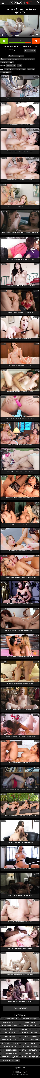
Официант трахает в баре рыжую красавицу (20, 312)
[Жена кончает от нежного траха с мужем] (20, 883)
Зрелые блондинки (10, 1057)
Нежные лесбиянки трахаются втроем (20, 444)
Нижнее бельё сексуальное (10, 1050)
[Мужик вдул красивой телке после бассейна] (20, 459)
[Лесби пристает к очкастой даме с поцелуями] (20, 247)
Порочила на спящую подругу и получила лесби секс (20, 736)
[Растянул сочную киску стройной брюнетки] (20, 830)
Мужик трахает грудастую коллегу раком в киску (20, 789)
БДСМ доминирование (10, 1053)
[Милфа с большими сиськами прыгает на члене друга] (20, 857)
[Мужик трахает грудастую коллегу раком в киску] (20, 777)
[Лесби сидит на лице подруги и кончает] (20, 353)
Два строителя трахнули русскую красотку (20, 921)
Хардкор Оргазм (7, 62)
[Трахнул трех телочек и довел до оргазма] (20, 989)
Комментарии (30, 50)
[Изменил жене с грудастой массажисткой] (20, 194)
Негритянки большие (10, 1022)
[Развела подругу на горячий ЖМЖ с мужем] (20, 963)
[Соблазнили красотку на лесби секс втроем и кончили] (20, 804)
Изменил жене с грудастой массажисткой (20, 206)
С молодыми (30, 1043)
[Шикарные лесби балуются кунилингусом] (20, 645)
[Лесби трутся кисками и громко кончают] (20, 512)
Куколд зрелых (30, 1026)
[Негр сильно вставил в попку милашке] (20, 936)
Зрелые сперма (10, 1046)
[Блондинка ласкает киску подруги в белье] (20, 592)
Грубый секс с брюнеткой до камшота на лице (20, 124)
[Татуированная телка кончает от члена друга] (20, 86)
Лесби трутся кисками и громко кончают (20, 524)
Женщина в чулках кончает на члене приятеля (20, 497)
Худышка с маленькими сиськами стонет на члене (20, 709)
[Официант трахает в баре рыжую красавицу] (20, 300)
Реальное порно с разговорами (10, 1043)
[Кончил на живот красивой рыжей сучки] (20, 751)
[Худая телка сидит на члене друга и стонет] (20, 380)
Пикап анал (10, 1033)
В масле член (30, 1053)
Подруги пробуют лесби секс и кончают (20, 338)
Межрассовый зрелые (10, 1026)
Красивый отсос (10, 1029)
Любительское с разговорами (30, 1019)
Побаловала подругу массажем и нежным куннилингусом (20, 232)
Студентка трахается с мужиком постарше (20, 683)
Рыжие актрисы (28, 59)
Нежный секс (20, 69)
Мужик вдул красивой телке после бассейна (20, 471)
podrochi (20, 2)
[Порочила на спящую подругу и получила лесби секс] (20, 724)
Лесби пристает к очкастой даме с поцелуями (20, 259)
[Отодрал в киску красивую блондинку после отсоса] (20, 565)
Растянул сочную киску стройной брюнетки (20, 842)
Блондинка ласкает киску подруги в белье (20, 603)
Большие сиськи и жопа (10, 1019)
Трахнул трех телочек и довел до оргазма (20, 1001)
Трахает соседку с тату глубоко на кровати (20, 151)
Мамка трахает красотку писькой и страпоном (20, 418)
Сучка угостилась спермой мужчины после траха (20, 285)
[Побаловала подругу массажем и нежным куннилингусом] (20, 221)
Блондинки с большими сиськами (30, 1046)
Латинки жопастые (10, 1039)
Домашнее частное (30, 1057)
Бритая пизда (5, 72)
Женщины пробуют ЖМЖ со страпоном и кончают (20, 630)
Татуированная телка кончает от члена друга (20, 98)
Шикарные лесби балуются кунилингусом (20, 656)
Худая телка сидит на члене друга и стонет (20, 391)
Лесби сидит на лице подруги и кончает (20, 365)
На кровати (9, 69)
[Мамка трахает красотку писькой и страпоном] (20, 406)
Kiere (19, 65)
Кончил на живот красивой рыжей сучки (20, 762)
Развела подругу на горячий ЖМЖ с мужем (20, 974)
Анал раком (30, 1022)
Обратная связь (20, 1068)
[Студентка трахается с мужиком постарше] (20, 671)
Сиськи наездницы (10, 1060)
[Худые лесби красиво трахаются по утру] (20, 539)
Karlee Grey (11, 65)
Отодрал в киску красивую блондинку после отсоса (20, 577)
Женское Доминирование (30, 1033)
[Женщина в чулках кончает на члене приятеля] (20, 486)
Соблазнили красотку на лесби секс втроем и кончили (20, 815)
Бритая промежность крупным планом (30, 1029)
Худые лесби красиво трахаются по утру (20, 550)
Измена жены (10, 1036)
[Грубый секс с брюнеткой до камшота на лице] (20, 113)
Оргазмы (31, 69)
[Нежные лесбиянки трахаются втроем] (20, 433)
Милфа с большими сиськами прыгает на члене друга (20, 868)
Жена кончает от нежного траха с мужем (20, 895)
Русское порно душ (30, 1039)
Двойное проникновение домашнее (30, 1036)
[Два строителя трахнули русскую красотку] (20, 910)
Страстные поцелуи (30, 1050)
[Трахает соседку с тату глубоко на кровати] (20, 139)
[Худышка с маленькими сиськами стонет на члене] (20, 698)
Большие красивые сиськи (10, 59)
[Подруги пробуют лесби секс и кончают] (20, 327)
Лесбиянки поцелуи (16, 56)
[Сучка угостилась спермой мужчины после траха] (20, 274)
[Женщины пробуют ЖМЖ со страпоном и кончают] (20, 618)
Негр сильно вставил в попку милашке (20, 948)
